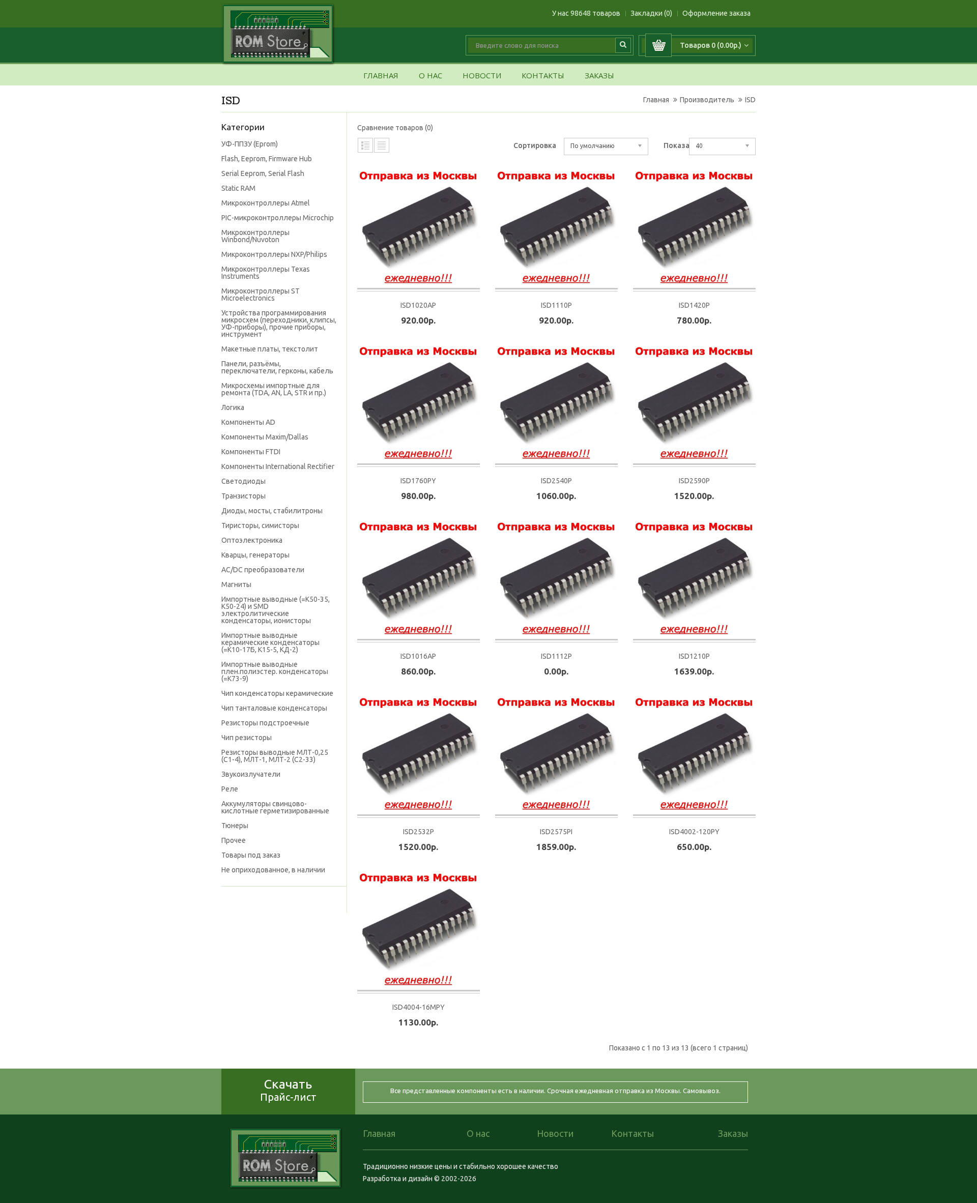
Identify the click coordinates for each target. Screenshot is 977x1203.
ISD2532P (418, 832)
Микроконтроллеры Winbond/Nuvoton (255, 236)
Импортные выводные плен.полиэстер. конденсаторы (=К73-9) (274, 671)
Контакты (543, 76)
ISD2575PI (556, 832)
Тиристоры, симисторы (260, 525)
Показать (681, 145)
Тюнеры (234, 825)
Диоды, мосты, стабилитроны (272, 511)
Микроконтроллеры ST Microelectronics (260, 294)
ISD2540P (556, 481)
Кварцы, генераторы (255, 555)
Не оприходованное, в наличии (273, 870)
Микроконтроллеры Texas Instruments (265, 272)
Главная (380, 76)
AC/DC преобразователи (262, 570)
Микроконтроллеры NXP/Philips (274, 254)
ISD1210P (694, 656)
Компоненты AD (248, 422)
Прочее (233, 840)
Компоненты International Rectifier (277, 466)
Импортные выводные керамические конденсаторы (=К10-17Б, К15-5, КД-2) (270, 642)
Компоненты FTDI (250, 452)
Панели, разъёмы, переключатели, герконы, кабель (277, 367)
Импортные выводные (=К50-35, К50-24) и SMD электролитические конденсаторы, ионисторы (275, 610)
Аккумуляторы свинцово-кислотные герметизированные (275, 807)
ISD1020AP (418, 305)
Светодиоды (243, 481)
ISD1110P (556, 305)
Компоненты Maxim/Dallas (264, 437)
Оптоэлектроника (251, 540)
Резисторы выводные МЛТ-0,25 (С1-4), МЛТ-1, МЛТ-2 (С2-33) (274, 756)
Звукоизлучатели (250, 774)
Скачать (288, 1090)
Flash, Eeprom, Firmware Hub (266, 159)
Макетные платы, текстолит (269, 349)
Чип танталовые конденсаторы (274, 708)
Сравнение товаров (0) (395, 128)
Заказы (599, 76)
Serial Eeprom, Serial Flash (262, 173)
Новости (482, 76)
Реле (229, 789)
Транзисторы (243, 496)
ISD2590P (694, 481)
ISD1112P (556, 656)
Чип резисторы (246, 737)
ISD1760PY (418, 481)
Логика (232, 407)
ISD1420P (694, 305)
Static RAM (238, 188)
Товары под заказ (250, 855)
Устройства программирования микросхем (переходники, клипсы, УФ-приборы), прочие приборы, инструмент (278, 323)
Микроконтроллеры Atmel (265, 203)
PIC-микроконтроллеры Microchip (277, 218)
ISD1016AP (418, 656)
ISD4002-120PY (694, 832)
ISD (750, 100)
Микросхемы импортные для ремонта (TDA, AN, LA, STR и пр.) (273, 389)
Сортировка (534, 145)
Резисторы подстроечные (265, 723)
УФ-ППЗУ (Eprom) (249, 144)
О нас (430, 76)
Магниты (236, 584)
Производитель (707, 100)
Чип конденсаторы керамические (277, 693)
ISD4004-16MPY (418, 1007)
